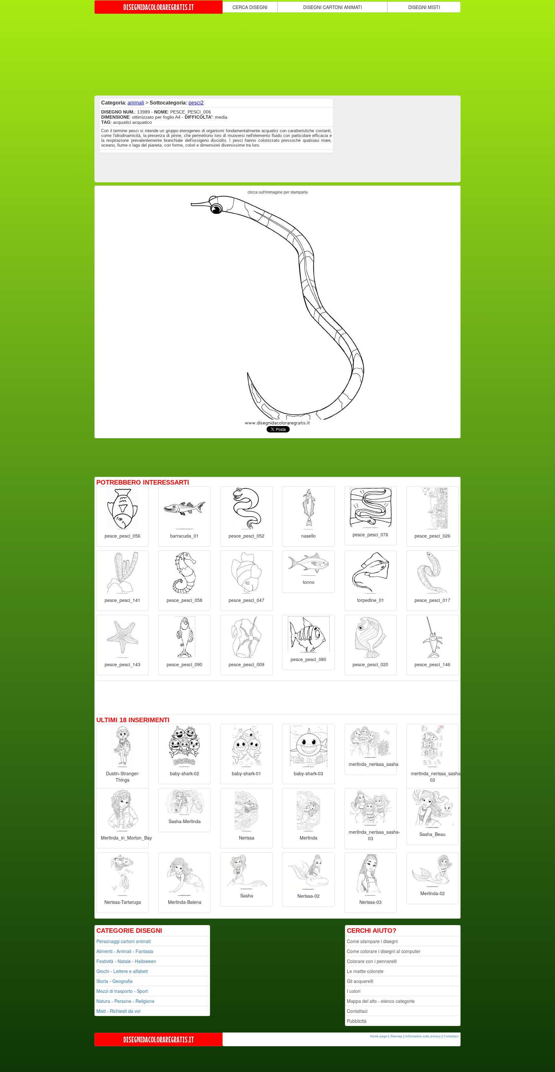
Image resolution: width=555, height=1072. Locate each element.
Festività (104, 961)
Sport (142, 991)
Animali (124, 951)
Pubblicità (356, 1021)
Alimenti (104, 951)
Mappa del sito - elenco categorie (381, 1001)
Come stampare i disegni (372, 941)
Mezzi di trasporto (114, 991)
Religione (145, 1001)
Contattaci (357, 1011)
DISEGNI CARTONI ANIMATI (332, 7)
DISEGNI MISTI (424, 7)
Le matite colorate (365, 971)
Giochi (102, 971)
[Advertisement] (277, 54)
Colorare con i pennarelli (372, 961)
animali (136, 102)
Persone (122, 1001)
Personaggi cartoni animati (123, 941)
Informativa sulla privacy (423, 1036)
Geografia (122, 981)
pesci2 (196, 102)
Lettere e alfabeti (130, 971)
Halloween (145, 961)
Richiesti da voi (125, 1011)
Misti (101, 1011)
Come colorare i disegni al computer (383, 951)
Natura (103, 1001)
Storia (102, 981)
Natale (124, 961)
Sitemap (396, 1036)
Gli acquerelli (360, 981)
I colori (353, 991)
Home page (378, 1036)
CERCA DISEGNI (250, 7)
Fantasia (144, 951)
